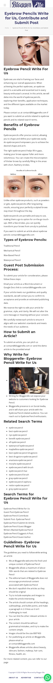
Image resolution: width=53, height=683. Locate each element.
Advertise (26, 678)
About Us (13, 678)
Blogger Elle (40, 672)
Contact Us (40, 678)
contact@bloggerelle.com (34, 112)
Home (7, 28)
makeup (29, 650)
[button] (47, 677)
